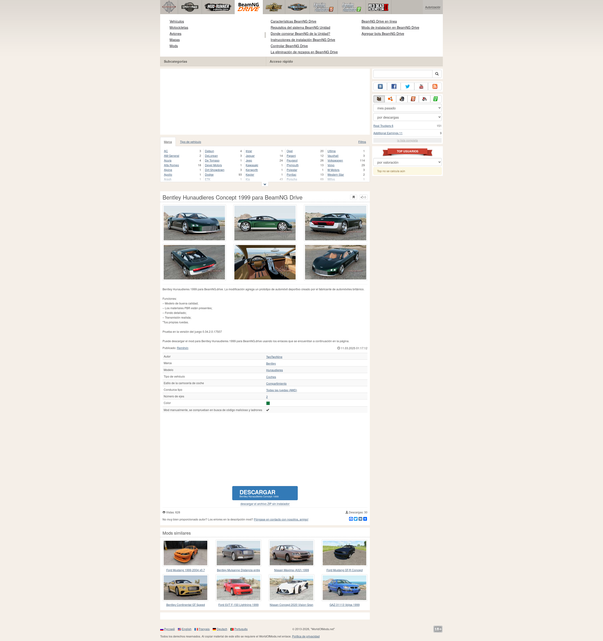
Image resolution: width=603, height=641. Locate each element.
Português (241, 629)
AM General (171, 156)
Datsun (209, 151)
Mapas (175, 39)
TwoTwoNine (274, 357)
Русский (169, 629)
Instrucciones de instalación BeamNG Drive (303, 39)
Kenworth (252, 170)
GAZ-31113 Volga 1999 (345, 605)
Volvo (330, 165)
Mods (174, 45)
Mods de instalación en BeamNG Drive (390, 27)
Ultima (331, 151)
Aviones (175, 33)
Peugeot (292, 160)
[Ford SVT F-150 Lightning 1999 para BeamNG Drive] (238, 587)
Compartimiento (276, 383)
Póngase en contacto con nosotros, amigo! (281, 519)
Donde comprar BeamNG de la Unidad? (300, 33)
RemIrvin (182, 348)
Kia (248, 179)
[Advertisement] (265, 102)
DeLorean (211, 156)
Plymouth (293, 165)
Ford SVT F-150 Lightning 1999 (238, 605)
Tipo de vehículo (190, 142)
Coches (271, 377)
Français (204, 629)
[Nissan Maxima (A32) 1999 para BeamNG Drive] (291, 553)
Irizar (249, 151)
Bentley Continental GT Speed (185, 605)
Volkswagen (335, 160)
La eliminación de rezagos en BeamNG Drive (304, 52)
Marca (168, 142)
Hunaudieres (274, 370)
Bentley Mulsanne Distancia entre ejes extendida (238, 570)
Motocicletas (179, 27)
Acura (167, 160)
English (186, 629)
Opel (290, 151)
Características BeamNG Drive (293, 21)
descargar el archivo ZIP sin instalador (264, 504)
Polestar (292, 170)
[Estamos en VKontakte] (380, 86)
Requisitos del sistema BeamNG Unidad (300, 27)
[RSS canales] (435, 86)
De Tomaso (212, 160)
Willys (331, 179)
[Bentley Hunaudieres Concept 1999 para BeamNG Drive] (194, 222)
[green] (268, 403)
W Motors (333, 170)
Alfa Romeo (171, 165)
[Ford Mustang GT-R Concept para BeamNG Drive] (344, 553)
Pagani (291, 156)
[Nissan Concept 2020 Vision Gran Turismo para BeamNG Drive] (291, 587)
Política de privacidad (306, 636)
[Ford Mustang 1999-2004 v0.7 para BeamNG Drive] (185, 553)
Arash (167, 179)
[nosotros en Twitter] (407, 86)
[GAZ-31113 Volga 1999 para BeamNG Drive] (344, 587)
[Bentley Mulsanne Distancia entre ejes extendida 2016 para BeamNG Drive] (238, 553)
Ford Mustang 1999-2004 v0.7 (185, 570)
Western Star (335, 174)
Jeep (249, 160)
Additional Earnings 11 (388, 133)
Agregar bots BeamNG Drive (383, 33)
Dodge (209, 174)
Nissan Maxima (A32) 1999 (291, 570)
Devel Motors (213, 165)
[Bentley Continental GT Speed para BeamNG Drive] (185, 587)
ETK (207, 179)
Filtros (362, 142)
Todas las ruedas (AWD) (281, 390)
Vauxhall (332, 156)
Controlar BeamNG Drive (289, 45)
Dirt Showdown (214, 170)
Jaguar (250, 156)
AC (166, 151)
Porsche (292, 179)
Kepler (250, 174)
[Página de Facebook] (394, 86)
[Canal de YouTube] (421, 86)
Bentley (271, 363)
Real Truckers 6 (383, 126)
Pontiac (291, 174)
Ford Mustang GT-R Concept (344, 570)
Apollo (168, 174)
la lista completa (407, 140)
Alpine (168, 170)
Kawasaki (252, 165)
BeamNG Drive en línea (379, 21)
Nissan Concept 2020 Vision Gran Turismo (291, 605)
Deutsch (222, 629)
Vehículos (177, 21)
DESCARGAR (259, 493)
